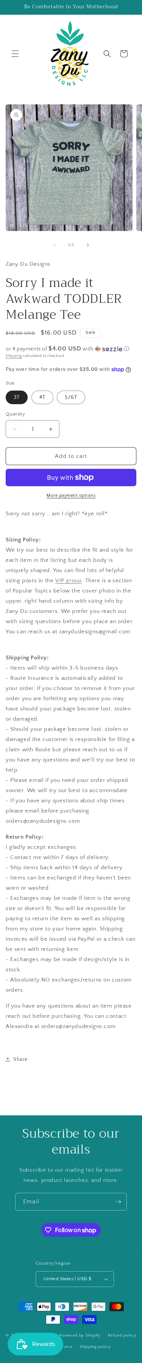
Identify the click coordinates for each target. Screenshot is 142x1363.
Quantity (15, 414)
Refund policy (122, 1335)
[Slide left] (54, 245)
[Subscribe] (118, 1202)
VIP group (68, 580)
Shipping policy (95, 1346)
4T (42, 397)
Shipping (14, 356)
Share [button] (20, 1059)
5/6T (71, 397)
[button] (15, 53)
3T (17, 397)
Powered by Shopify (80, 1335)
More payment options (71, 495)
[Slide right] (88, 245)
